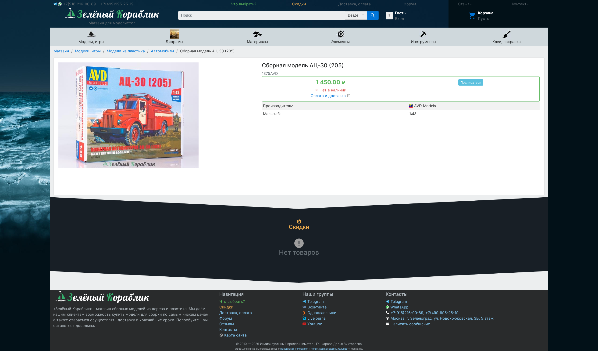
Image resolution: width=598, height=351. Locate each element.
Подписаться (470, 82)
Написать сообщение (410, 324)
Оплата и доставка (329, 95)
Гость (400, 13)
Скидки (226, 307)
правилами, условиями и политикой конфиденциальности (315, 348)
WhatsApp (399, 307)
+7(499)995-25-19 (117, 4)
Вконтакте (316, 307)
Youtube (314, 324)
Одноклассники (321, 312)
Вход (399, 18)
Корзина (485, 13)
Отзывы (226, 324)
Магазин (61, 51)
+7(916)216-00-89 (79, 4)
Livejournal (316, 318)
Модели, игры (88, 51)
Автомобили (162, 51)
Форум (225, 318)
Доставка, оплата (235, 312)
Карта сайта (235, 335)
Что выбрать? (232, 301)
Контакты (228, 329)
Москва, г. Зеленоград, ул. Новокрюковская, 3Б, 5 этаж (442, 318)
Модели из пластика (126, 51)
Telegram (315, 301)
